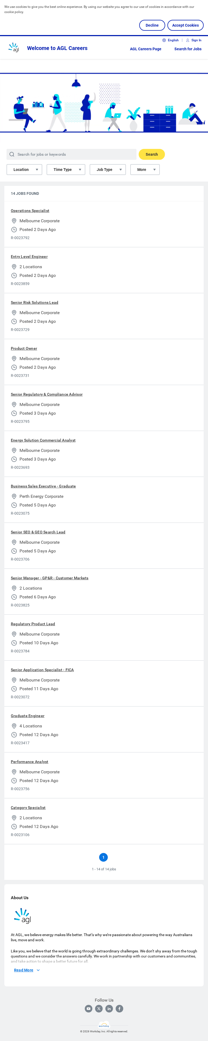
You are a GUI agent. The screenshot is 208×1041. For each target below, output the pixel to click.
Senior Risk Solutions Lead (34, 302)
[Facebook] (119, 1008)
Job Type (104, 169)
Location (21, 169)
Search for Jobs (188, 49)
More (141, 169)
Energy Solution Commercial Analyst (43, 440)
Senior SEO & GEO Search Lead (38, 532)
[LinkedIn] (109, 1008)
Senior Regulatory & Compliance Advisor (47, 394)
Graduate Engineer (27, 716)
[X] (99, 1008)
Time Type (63, 169)
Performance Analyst (29, 761)
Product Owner (24, 348)
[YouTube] (88, 1008)
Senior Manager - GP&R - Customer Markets (50, 578)
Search (152, 154)
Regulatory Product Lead (33, 624)
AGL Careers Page (145, 49)
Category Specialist (28, 807)
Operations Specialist (30, 210)
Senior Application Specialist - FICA (42, 670)
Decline (152, 25)
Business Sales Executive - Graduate (43, 486)
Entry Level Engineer (29, 256)
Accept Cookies (185, 25)
